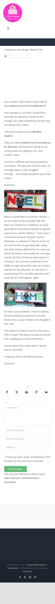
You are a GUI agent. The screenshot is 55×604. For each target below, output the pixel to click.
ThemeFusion (12, 568)
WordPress (27, 571)
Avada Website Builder (36, 564)
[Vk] (46, 392)
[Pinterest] (36, 392)
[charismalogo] (13, 4)
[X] (17, 392)
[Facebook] (7, 392)
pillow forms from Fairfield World (28, 105)
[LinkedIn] (26, 392)
